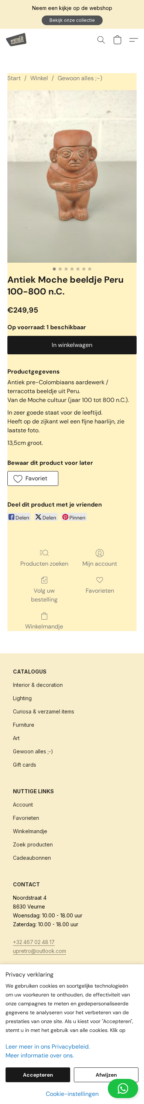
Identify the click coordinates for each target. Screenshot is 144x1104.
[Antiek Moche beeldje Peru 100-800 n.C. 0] (72, 176)
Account (23, 804)
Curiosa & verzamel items (43, 711)
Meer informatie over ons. (40, 1055)
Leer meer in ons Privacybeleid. (48, 1046)
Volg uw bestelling (44, 595)
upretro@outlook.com (39, 951)
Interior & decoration (38, 685)
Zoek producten (33, 844)
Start (14, 78)
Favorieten (100, 590)
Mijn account (99, 564)
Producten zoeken (44, 564)
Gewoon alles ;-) (80, 78)
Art (16, 738)
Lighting (22, 698)
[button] (72, 20)
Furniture (23, 725)
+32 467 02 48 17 (34, 942)
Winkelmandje (44, 626)
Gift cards (24, 764)
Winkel (39, 78)
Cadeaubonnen (32, 858)
